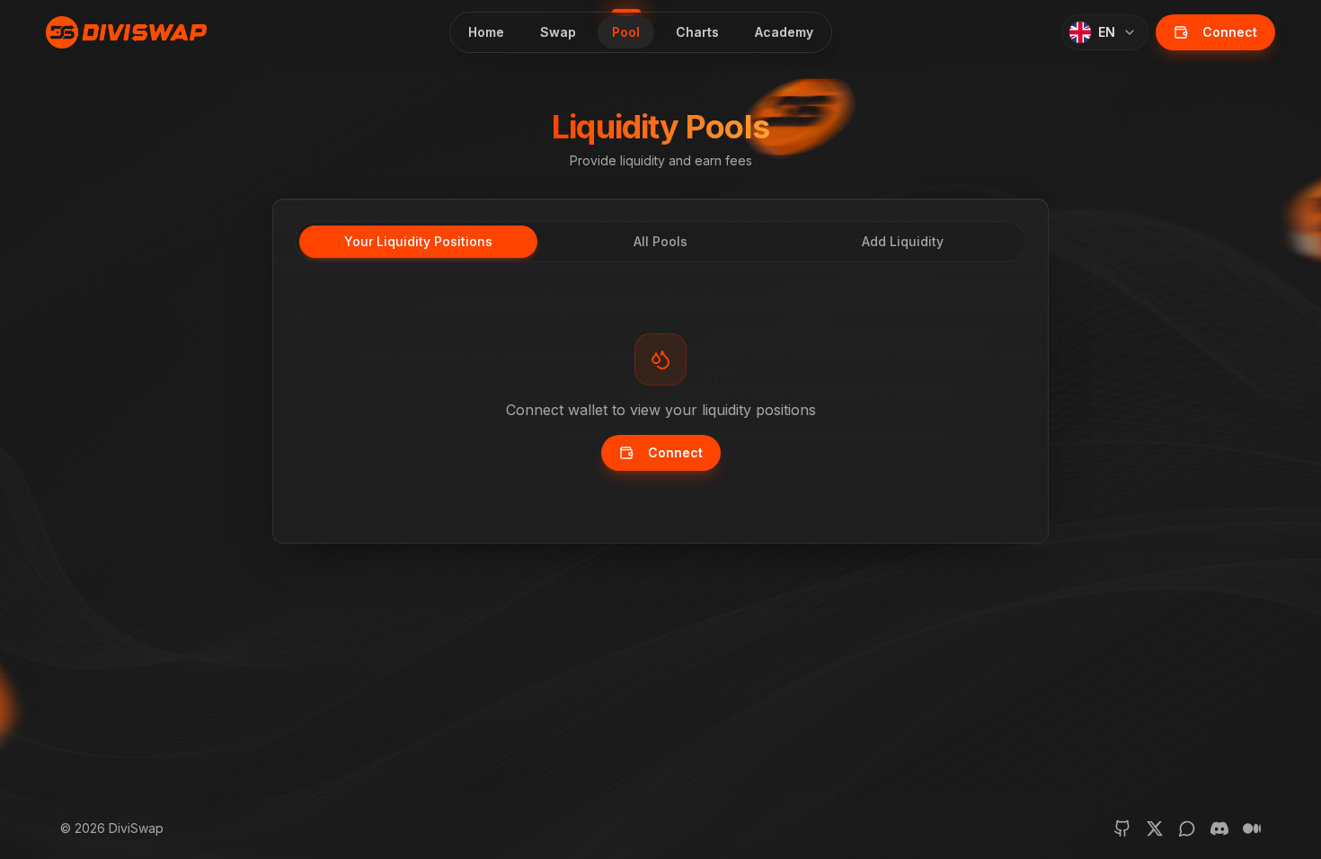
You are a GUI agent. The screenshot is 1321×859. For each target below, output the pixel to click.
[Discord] (1219, 828)
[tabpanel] (660, 402)
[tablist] (660, 241)
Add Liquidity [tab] (903, 241)
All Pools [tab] (660, 241)
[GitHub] (1122, 828)
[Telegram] (1187, 828)
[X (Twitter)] (1155, 828)
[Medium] (1252, 828)
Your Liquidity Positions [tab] (418, 241)
